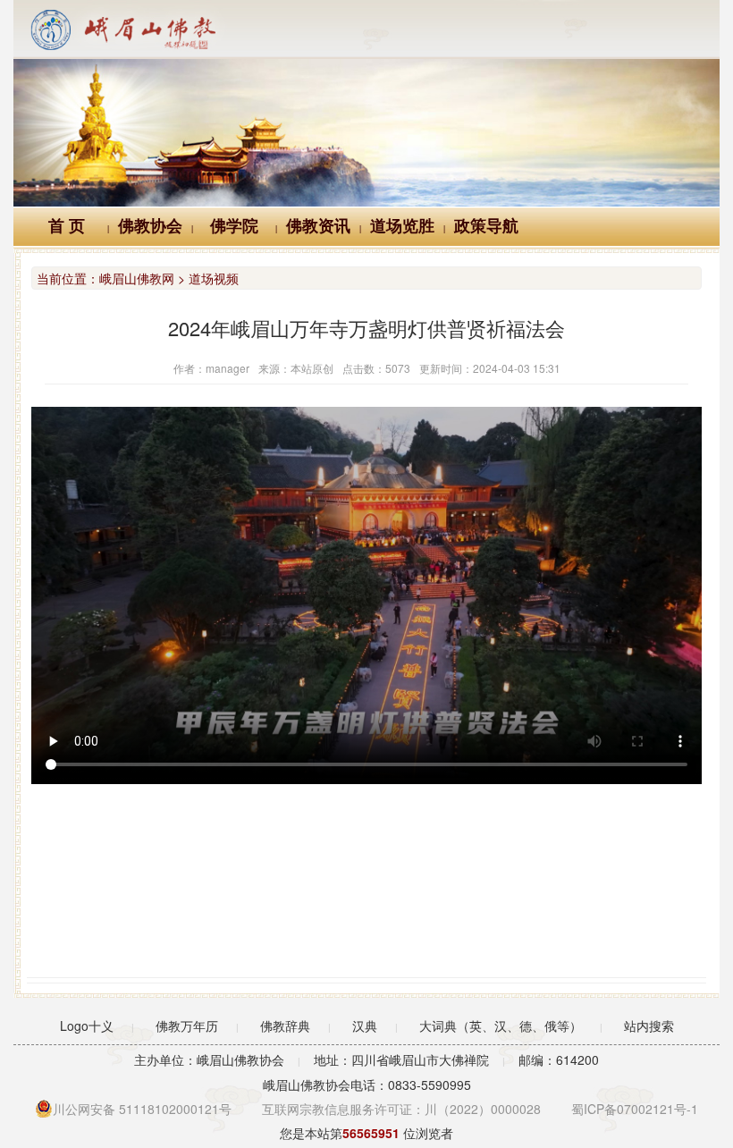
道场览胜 (402, 226)
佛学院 (234, 226)
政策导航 (486, 226)
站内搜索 (649, 1025)
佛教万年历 (187, 1025)
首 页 (66, 226)
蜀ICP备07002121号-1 (634, 1109)
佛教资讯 (318, 226)
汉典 (364, 1025)
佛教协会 (150, 226)
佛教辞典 (285, 1025)
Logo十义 (87, 1025)
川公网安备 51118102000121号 (142, 1109)
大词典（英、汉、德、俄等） (500, 1025)
